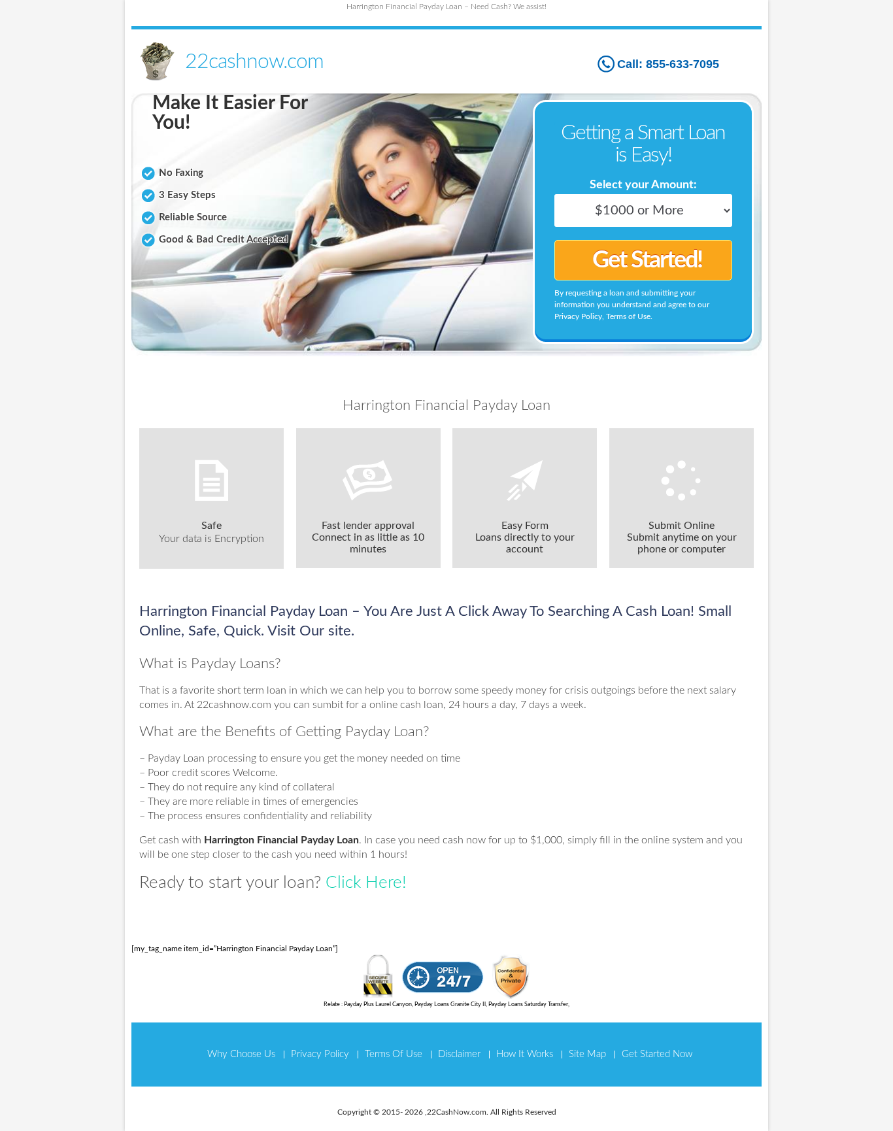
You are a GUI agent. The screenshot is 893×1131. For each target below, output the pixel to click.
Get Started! (647, 260)
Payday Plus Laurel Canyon (378, 1004)
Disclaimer (459, 1054)
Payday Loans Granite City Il (450, 1004)
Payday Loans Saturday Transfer (528, 1004)
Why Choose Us (241, 1054)
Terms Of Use (393, 1054)
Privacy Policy (320, 1054)
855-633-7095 (682, 64)
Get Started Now (657, 1054)
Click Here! (366, 882)
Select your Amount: (643, 185)
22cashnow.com (254, 61)
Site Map (587, 1054)
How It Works (524, 1054)
